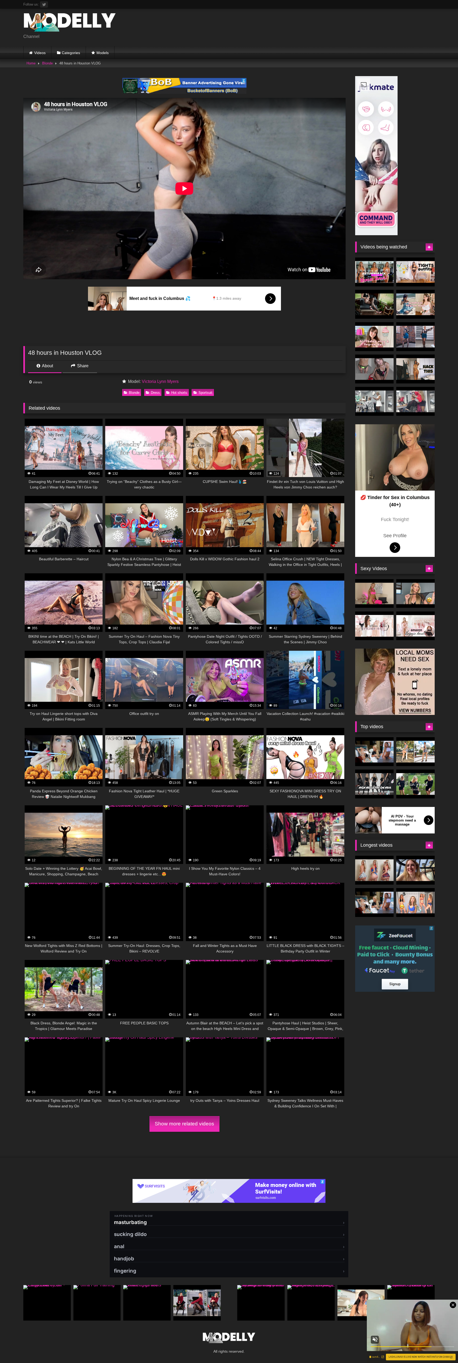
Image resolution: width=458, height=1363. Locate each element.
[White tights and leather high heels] (147, 1303)
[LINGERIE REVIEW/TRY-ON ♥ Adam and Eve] (374, 625)
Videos (40, 53)
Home (31, 63)
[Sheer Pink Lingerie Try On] (374, 593)
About (47, 366)
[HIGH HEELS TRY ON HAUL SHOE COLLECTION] (374, 784)
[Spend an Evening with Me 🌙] (361, 1303)
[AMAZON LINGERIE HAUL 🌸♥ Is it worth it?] (415, 625)
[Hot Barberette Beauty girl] (415, 401)
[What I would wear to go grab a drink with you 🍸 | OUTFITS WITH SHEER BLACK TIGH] (415, 271)
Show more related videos (184, 1123)
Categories (71, 53)
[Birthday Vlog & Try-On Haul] (374, 336)
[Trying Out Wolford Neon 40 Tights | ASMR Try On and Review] (197, 1303)
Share (82, 366)
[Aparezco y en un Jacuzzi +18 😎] (415, 870)
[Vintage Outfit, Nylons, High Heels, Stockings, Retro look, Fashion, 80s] (311, 1303)
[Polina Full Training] (97, 1303)
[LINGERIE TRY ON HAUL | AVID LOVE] (415, 593)
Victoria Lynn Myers (160, 381)
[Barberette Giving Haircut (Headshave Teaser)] (374, 401)
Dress (155, 393)
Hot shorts (179, 393)
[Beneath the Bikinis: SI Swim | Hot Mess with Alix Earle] (374, 751)
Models (102, 53)
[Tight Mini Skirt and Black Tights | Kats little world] (415, 336)
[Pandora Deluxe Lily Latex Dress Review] (374, 304)
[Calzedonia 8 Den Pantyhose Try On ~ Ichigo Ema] (47, 1303)
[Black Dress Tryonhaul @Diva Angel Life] (415, 784)
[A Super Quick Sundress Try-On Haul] (415, 304)
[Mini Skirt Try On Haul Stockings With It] (374, 369)
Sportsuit (205, 393)
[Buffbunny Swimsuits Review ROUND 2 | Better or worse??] (415, 902)
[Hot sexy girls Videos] (69, 23)
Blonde (47, 63)
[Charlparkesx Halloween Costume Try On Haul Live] (374, 870)
